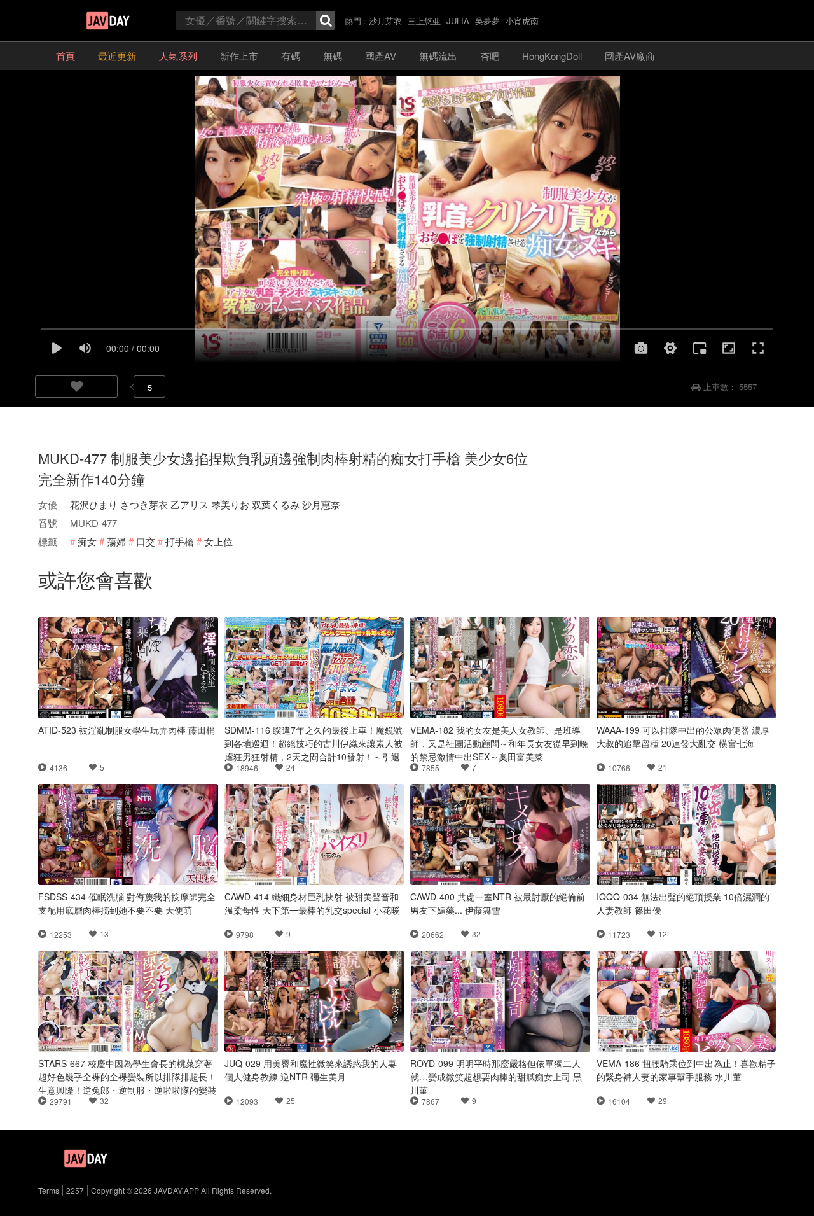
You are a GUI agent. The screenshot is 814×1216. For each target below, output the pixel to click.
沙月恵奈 (321, 504)
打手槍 (179, 541)
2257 (75, 1190)
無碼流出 (438, 55)
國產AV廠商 (630, 55)
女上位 (218, 541)
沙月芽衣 (385, 21)
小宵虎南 (522, 21)
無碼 (332, 55)
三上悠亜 (424, 21)
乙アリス (189, 504)
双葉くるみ (276, 504)
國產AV (380, 55)
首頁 (65, 55)
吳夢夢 (487, 21)
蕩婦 (116, 541)
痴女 (87, 541)
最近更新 (117, 55)
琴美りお (230, 504)
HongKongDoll (552, 55)
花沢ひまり (94, 504)
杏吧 (489, 55)
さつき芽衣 (144, 504)
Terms (48, 1190)
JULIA (457, 21)
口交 (145, 541)
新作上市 (239, 55)
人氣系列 (178, 55)
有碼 (290, 55)
